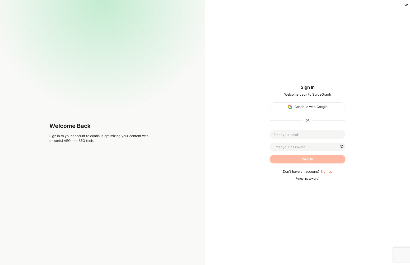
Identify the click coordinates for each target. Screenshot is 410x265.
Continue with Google (310, 107)
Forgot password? (308, 178)
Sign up (326, 171)
